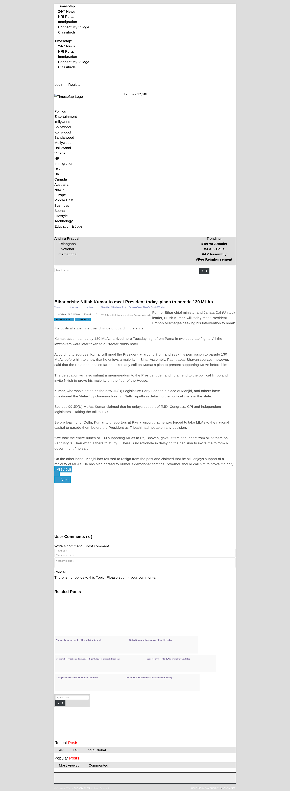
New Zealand (65, 190)
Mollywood (62, 143)
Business (61, 205)
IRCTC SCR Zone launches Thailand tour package (150, 677)
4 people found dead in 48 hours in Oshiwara (77, 677)
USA (58, 169)
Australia (61, 184)
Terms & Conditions (210, 788)
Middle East (63, 200)
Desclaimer (229, 788)
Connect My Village (73, 27)
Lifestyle (61, 216)
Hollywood (62, 148)
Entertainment (65, 116)
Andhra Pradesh (67, 238)
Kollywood (62, 132)
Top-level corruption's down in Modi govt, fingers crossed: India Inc (88, 658)
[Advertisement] (115, 277)
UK (56, 174)
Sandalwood (64, 137)
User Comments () (73, 536)
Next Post (83, 319)
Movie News (74, 307)
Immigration (67, 22)
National (67, 249)
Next (64, 479)
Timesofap (66, 6)
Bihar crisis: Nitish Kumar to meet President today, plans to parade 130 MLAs (133, 301)
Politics (60, 111)
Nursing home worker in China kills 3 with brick (79, 639)
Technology (63, 221)
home (194, 788)
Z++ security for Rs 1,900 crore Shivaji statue (168, 658)
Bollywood (62, 127)
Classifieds (66, 32)
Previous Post (63, 319)
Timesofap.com (82, 788)
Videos (59, 153)
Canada (60, 179)
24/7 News (66, 11)
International (67, 254)
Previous (64, 469)
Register (75, 84)
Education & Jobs (68, 226)
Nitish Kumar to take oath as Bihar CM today (150, 639)
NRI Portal (66, 16)
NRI (57, 158)
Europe (60, 195)
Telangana (67, 244)
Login (58, 84)
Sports (59, 211)
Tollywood (62, 122)
